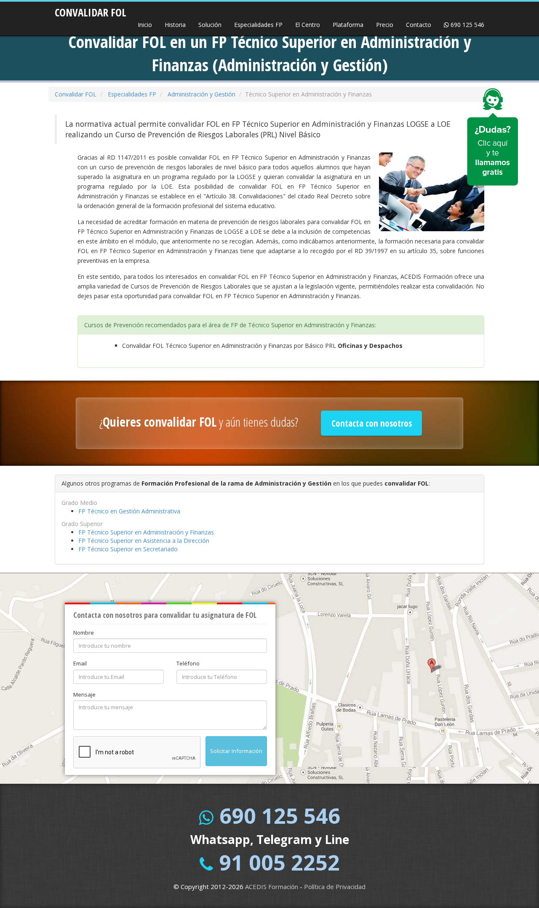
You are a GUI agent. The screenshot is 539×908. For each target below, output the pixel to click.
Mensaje (84, 694)
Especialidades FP (258, 25)
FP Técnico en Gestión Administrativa (129, 511)
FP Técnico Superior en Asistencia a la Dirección (143, 541)
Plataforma (348, 25)
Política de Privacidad (335, 886)
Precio (384, 25)
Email (80, 663)
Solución (209, 25)
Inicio (145, 25)
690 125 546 (466, 25)
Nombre (83, 632)
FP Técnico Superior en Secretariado (128, 549)
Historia (175, 25)
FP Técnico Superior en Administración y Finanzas (146, 532)
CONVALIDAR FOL (90, 9)
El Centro (307, 25)
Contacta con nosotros (371, 423)
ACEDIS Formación (271, 886)
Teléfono (188, 663)
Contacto (418, 25)
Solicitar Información (236, 751)
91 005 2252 (279, 862)
